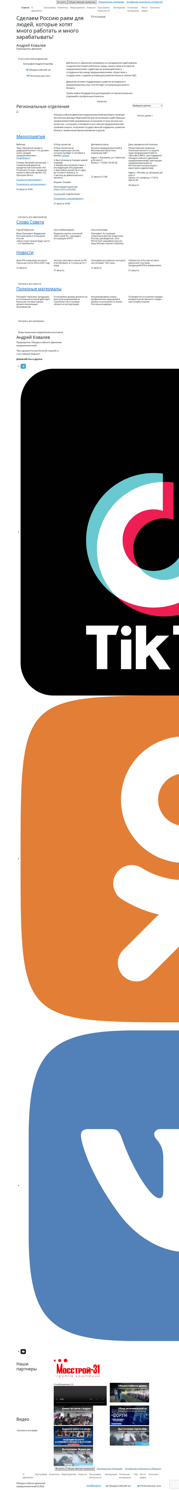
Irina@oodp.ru (133, 2)
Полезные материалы (133, 9)
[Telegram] (23, 366)
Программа (50, 7)
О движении (36, 9)
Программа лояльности (104, 9)
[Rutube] (23, 1351)
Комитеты (63, 7)
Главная (25, 7)
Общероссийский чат (39, 69)
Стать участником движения (32, 58)
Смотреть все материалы (31, 321)
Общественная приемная (82, 2)
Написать (102, 101)
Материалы (119, 7)
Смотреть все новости (29, 283)
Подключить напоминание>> (31, 184)
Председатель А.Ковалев (111, 2)
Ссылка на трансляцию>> (29, 179)
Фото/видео (145, 9)
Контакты (155, 7)
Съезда (65, 155)
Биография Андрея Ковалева (38, 63)
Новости (91, 7)
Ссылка (57, 194)
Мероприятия (77, 7)
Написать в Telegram (152, 2)
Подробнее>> (23, 158)
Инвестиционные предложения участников (40, 332)
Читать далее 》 (145, 115)
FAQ (136, 1474)
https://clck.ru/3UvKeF (65, 189)
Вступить (62, 2)
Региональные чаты (39, 75)
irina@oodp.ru (94, 1485)
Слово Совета (30, 222)
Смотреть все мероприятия (32, 217)
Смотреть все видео (27, 1430)
